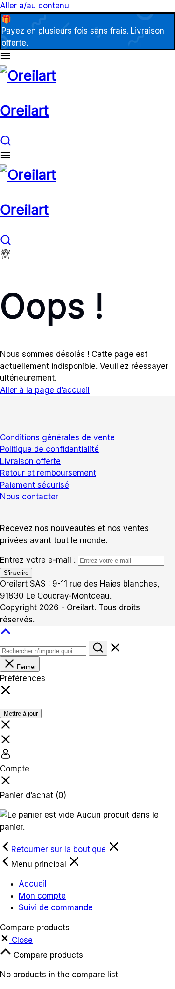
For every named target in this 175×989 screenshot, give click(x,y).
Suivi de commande (56, 907)
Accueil (33, 883)
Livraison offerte (30, 461)
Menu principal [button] (40, 864)
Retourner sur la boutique (59, 849)
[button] (16, 940)
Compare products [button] (47, 955)
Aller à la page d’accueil (45, 390)
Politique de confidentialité (49, 449)
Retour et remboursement (48, 472)
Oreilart (24, 110)
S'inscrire (16, 572)
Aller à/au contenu (34, 5)
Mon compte (42, 895)
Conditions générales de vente (57, 437)
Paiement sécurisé (34, 485)
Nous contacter (29, 496)
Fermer (25, 666)
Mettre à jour (21, 713)
